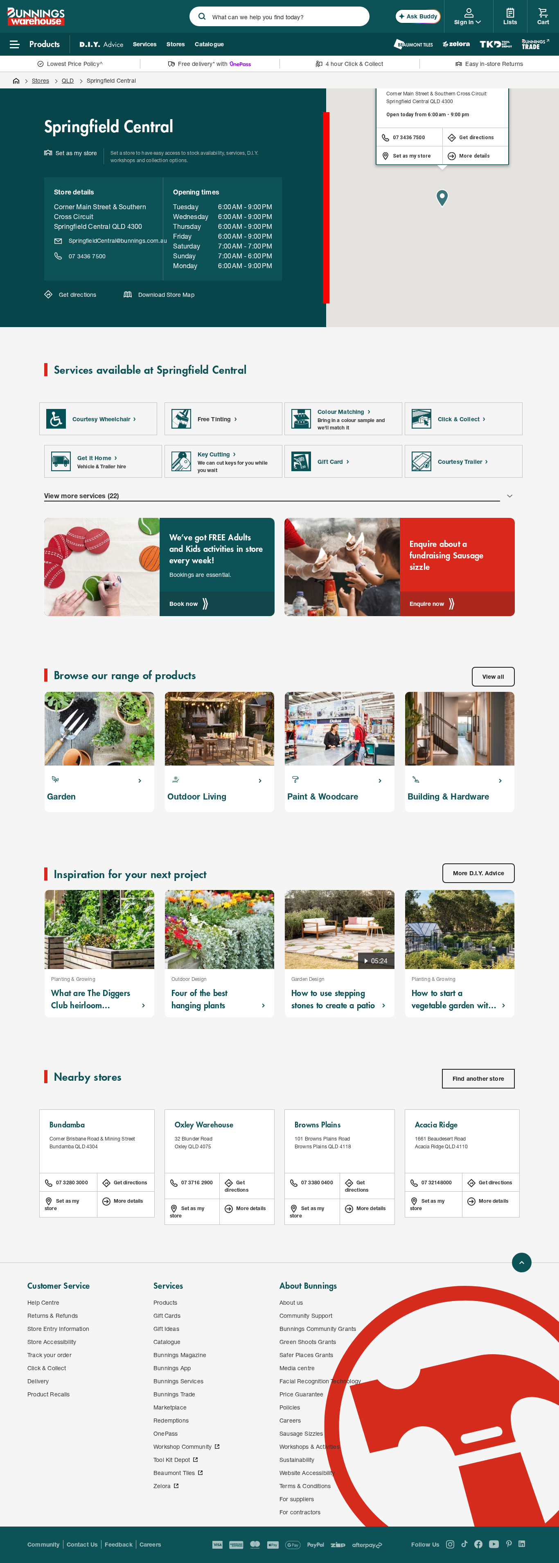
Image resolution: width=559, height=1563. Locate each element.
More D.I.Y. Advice (478, 873)
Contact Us (82, 1544)
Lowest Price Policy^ (75, 63)
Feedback (118, 1544)
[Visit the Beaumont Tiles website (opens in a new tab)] (413, 44)
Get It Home (94, 457)
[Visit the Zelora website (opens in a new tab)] (456, 44)
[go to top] (522, 1262)
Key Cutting (214, 454)
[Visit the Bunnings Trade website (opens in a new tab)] (535, 44)
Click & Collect (459, 419)
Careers (150, 1544)
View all (493, 676)
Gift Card (330, 461)
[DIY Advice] (101, 44)
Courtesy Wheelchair (101, 419)
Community (43, 1544)
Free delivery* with (202, 63)
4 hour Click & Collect (354, 63)
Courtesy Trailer (460, 461)
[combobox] (279, 16)
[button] (442, 198)
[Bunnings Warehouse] (36, 23)
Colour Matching (341, 411)
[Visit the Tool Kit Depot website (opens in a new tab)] (496, 44)
